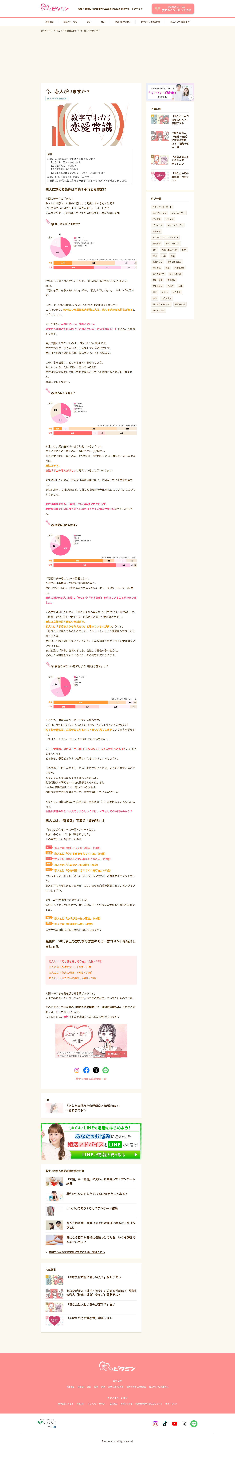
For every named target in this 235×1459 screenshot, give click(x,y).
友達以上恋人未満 (169, 249)
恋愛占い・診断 (70, 22)
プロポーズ (157, 225)
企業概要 (114, 1403)
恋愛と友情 (157, 280)
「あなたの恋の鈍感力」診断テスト (89, 1318)
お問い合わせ (126, 1403)
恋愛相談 (49, 22)
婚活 (103, 22)
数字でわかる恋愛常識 (150, 22)
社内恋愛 (176, 292)
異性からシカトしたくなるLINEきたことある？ (97, 1193)
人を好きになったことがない (165, 237)
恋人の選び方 (158, 273)
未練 (180, 286)
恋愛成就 (171, 280)
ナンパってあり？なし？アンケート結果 (92, 1208)
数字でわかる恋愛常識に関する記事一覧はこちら (77, 1252)
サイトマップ (171, 1403)
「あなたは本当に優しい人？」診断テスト (93, 1277)
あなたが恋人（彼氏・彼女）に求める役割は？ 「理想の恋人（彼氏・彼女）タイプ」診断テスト (101, 1293)
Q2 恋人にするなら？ (65, 165)
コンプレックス (159, 213)
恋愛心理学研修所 (116, 1386)
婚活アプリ (157, 261)
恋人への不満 (175, 273)
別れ (155, 249)
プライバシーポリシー (97, 1403)
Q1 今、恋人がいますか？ (68, 162)
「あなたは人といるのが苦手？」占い (90, 1304)
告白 (155, 255)
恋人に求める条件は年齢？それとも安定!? (72, 158)
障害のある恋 (158, 310)
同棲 (184, 249)
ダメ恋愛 (157, 219)
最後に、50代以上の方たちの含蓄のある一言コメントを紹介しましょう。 (89, 180)
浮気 (155, 292)
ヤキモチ (157, 231)
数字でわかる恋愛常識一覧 (91, 1078)
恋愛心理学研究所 (123, 22)
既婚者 (170, 286)
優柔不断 (157, 243)
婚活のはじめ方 (174, 261)
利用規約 (80, 1403)
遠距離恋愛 (180, 304)
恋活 (89, 22)
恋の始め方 (179, 267)
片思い (165, 292)
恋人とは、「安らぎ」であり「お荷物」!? (72, 176)
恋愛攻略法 (157, 286)
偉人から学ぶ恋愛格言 (179, 22)
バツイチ (169, 219)
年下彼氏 (157, 267)
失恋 (164, 255)
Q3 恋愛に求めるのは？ (66, 169)
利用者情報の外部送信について (148, 1403)
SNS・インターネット (162, 207)
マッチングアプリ (175, 225)
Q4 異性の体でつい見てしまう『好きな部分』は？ (80, 172)
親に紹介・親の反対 (161, 304)
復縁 (167, 267)
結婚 (155, 298)
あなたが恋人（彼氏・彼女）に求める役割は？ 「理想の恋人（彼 (180, 140)
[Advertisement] (117, 57)
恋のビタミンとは (65, 1403)
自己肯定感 (166, 298)
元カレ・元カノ (172, 243)
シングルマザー (178, 213)
